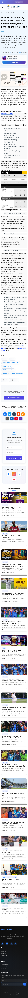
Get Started (19, 2)
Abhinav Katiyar (12, 56)
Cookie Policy (4, 969)
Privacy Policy (4, 964)
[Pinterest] (14, 479)
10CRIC (12, 359)
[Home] (2, 12)
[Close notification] (25, 2)
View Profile (15, 62)
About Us (3, 951)
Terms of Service (5, 966)
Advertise (3, 953)
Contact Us (4, 955)
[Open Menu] (2, 7)
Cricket (6, 12)
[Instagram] (14, 474)
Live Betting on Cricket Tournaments (13, 373)
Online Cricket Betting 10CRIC (11, 362)
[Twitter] (19, 474)
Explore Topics (5, 957)
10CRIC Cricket (7, 366)
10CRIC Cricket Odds (8, 370)
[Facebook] (8, 474)
